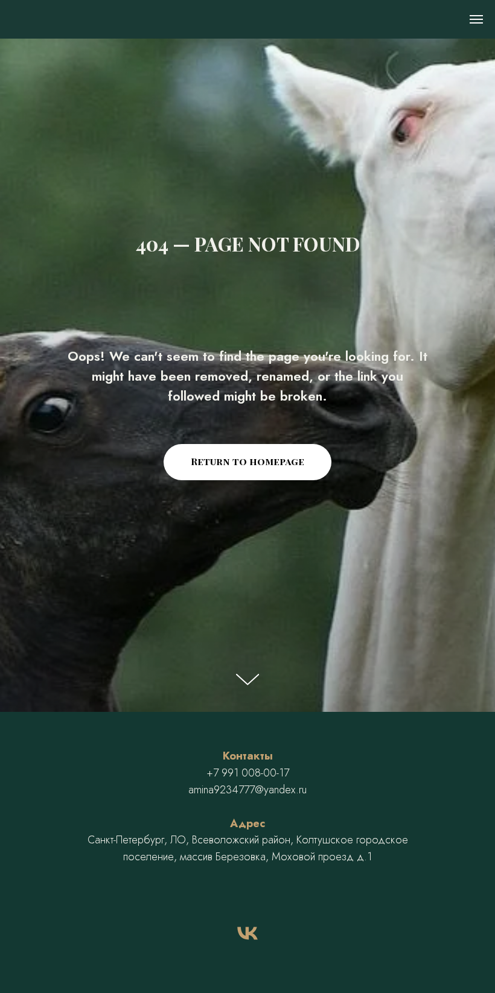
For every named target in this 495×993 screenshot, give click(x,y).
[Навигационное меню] (476, 19)
